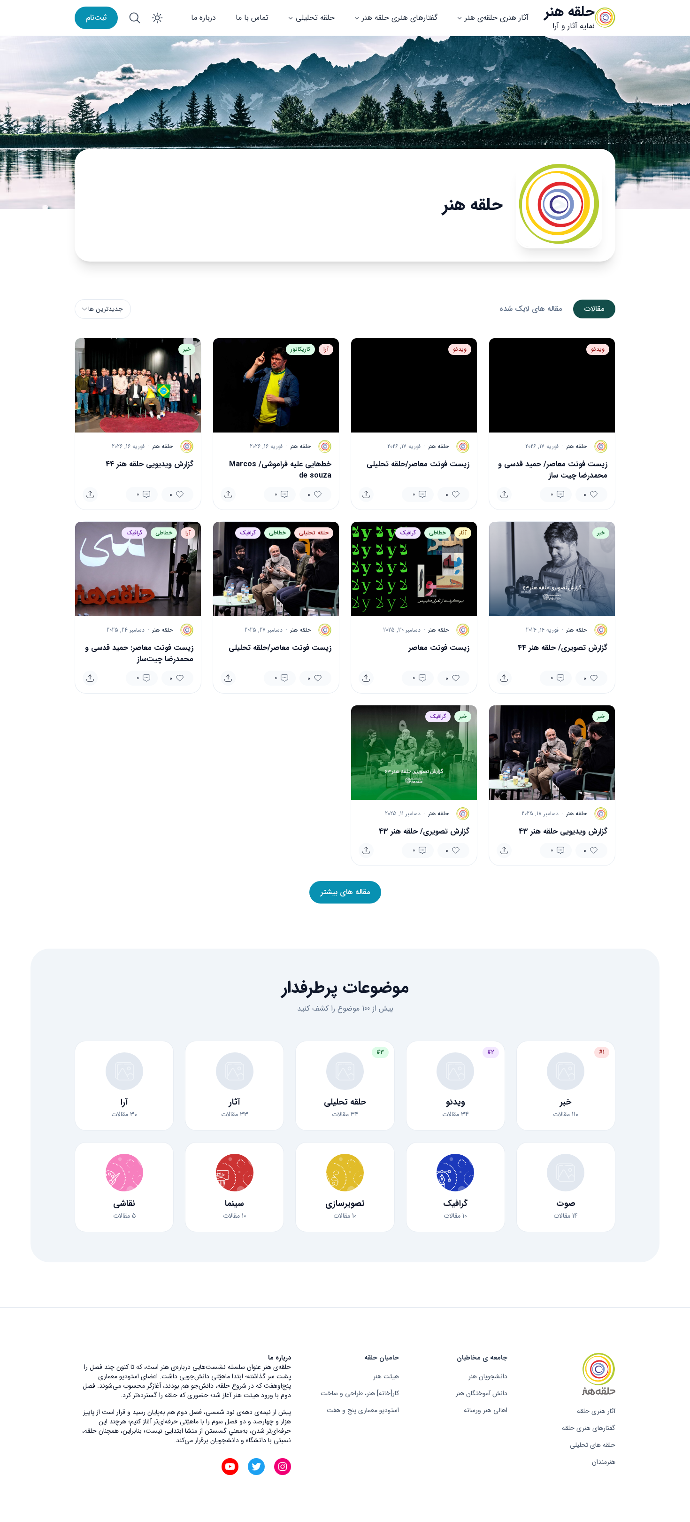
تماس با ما (252, 17)
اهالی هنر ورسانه (485, 1410)
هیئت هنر (386, 1376)
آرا (326, 349)
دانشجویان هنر (487, 1376)
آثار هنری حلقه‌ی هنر (497, 17)
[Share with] (504, 494)
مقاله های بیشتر (345, 892)
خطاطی (437, 532)
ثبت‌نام (96, 17)
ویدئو (598, 349)
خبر (187, 349)
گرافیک (408, 532)
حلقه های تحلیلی (592, 1445)
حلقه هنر (569, 12)
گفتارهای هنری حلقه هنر (399, 17)
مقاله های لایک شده (530, 309)
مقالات (594, 309)
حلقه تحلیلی (315, 17)
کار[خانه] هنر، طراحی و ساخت (360, 1393)
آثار (463, 532)
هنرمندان (603, 1462)
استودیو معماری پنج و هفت (363, 1410)
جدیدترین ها (105, 309)
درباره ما (203, 17)
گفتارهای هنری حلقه (588, 1428)
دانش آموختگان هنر (481, 1393)
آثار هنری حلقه (596, 1411)
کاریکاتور (300, 349)
